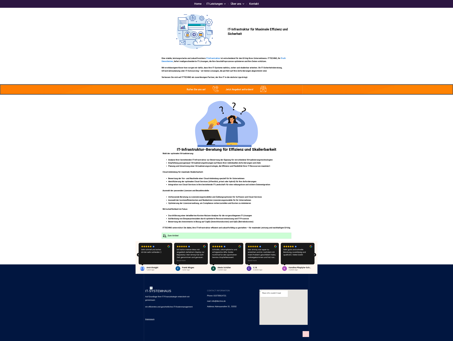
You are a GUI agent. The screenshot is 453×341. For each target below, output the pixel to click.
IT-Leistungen (214, 3)
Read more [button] (181, 261)
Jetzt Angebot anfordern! (239, 89)
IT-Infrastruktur (213, 58)
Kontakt (254, 3)
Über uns (236, 3)
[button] (314, 255)
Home (197, 3)
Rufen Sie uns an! (196, 89)
